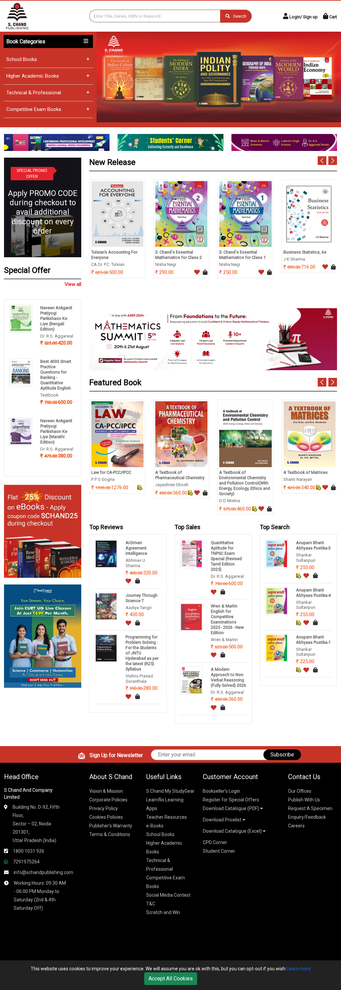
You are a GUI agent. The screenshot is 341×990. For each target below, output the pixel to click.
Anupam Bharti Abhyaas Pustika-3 (313, 545)
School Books (21, 59)
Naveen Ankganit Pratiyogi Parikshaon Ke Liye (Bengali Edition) (56, 318)
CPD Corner (215, 842)
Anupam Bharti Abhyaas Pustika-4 (313, 592)
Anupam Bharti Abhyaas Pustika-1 (313, 639)
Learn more (298, 968)
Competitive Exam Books (33, 109)
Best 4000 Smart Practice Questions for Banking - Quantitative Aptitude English (55, 375)
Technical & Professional (33, 93)
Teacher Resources (166, 817)
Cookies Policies (106, 817)
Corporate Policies (108, 799)
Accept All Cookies (171, 978)
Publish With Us (304, 799)
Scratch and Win (163, 912)
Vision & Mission (106, 791)
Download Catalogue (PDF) (231, 808)
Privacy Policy (103, 808)
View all (73, 284)
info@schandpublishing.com (43, 872)
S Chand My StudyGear (170, 791)
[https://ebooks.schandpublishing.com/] (42, 531)
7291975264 (26, 861)
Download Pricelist (222, 819)
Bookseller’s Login (221, 791)
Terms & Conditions (109, 834)
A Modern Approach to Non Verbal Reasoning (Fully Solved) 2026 (228, 677)
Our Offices (299, 791)
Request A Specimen (310, 808)
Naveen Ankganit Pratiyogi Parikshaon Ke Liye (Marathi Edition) (56, 431)
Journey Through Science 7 (142, 598)
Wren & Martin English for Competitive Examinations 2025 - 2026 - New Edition (227, 619)
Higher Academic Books (32, 76)
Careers (296, 825)
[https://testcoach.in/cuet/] (42, 635)
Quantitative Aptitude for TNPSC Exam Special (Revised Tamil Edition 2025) (226, 556)
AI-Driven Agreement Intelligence (136, 548)
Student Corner (219, 851)
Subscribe (282, 754)
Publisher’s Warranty (110, 825)
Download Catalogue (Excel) (233, 831)
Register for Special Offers (231, 799)
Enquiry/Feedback (307, 817)
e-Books (155, 825)
